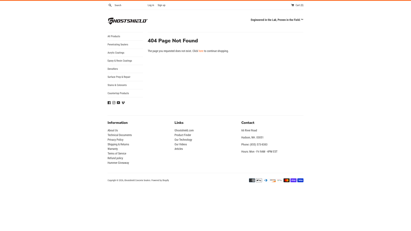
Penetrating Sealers (118, 44)
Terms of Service (117, 153)
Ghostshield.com (184, 130)
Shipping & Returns (118, 144)
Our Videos (181, 144)
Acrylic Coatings (116, 52)
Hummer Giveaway (118, 162)
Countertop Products (118, 93)
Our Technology (183, 139)
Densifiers (113, 68)
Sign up (161, 5)
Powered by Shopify (160, 180)
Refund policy (115, 158)
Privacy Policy (115, 139)
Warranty (113, 148)
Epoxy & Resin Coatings (120, 60)
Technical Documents (120, 135)
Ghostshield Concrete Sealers (137, 180)
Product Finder (183, 135)
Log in (151, 5)
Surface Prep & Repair (119, 76)
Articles (179, 148)
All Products (114, 36)
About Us (113, 130)
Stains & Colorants (117, 85)
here (201, 51)
